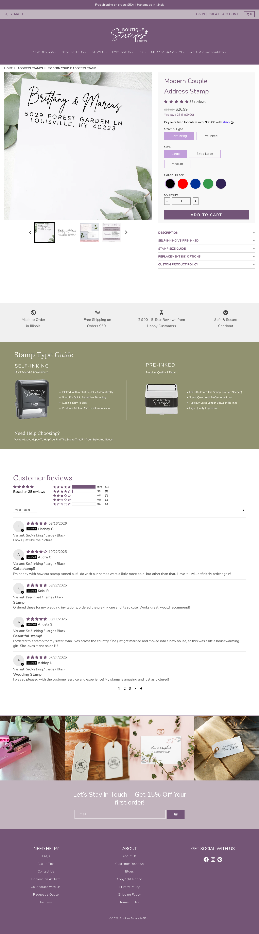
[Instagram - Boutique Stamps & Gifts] (213, 859)
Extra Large (204, 154)
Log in (200, 14)
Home (8, 68)
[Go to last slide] (31, 232)
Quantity (171, 195)
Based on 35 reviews (29, 491)
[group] (44, 232)
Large (176, 154)
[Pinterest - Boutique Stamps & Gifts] (220, 859)
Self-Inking (179, 136)
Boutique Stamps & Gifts (134, 918)
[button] (62, 487)
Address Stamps (30, 68)
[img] (37, 523)
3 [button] (130, 688)
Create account (224, 14)
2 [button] (125, 688)
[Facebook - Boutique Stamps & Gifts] (206, 859)
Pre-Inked (211, 136)
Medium (177, 164)
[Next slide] (126, 232)
